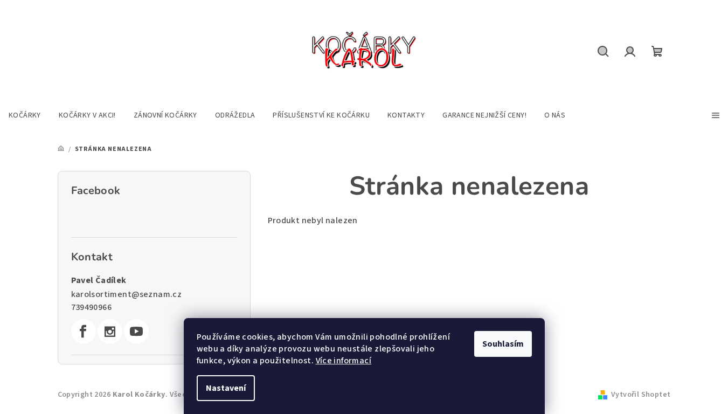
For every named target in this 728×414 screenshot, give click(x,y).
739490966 (91, 307)
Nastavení (226, 388)
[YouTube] (136, 331)
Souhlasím (503, 344)
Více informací (344, 361)
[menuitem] (25, 115)
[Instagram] (110, 331)
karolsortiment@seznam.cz (126, 294)
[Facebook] (83, 331)
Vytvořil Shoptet (640, 394)
